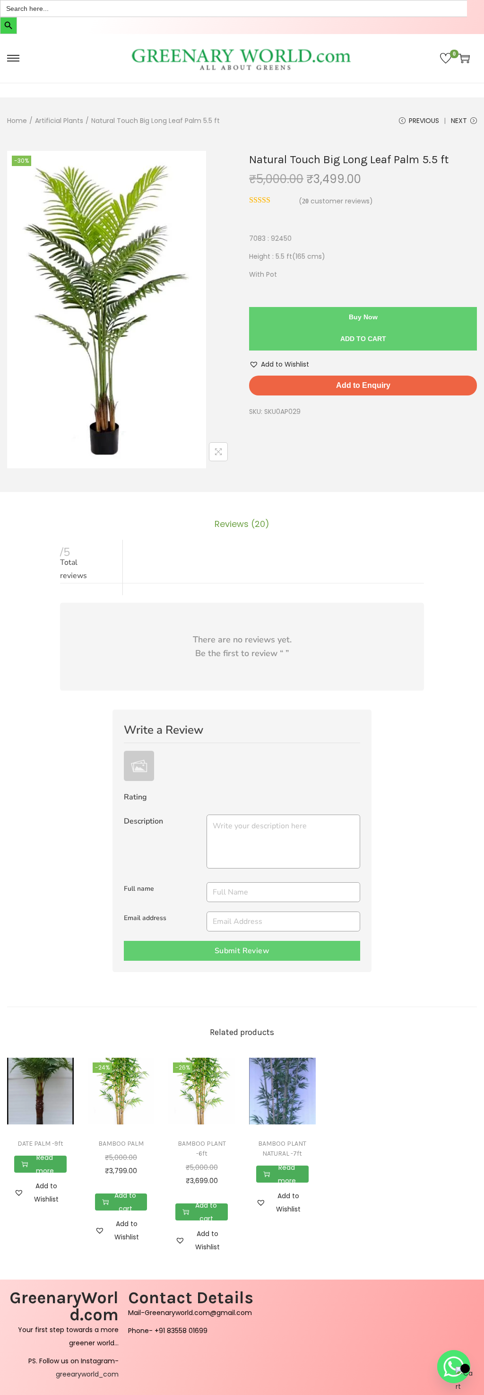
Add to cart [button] (125, 1202)
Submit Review (242, 951)
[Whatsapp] (453, 1366)
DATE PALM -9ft (40, 1144)
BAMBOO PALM (121, 1144)
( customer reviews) (336, 201)
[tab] (242, 524)
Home (17, 120)
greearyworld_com (87, 1374)
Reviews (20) (242, 524)
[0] (445, 58)
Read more (45, 1164)
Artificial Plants (59, 120)
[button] (279, 364)
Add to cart (363, 338)
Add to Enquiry (363, 385)
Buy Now (363, 317)
